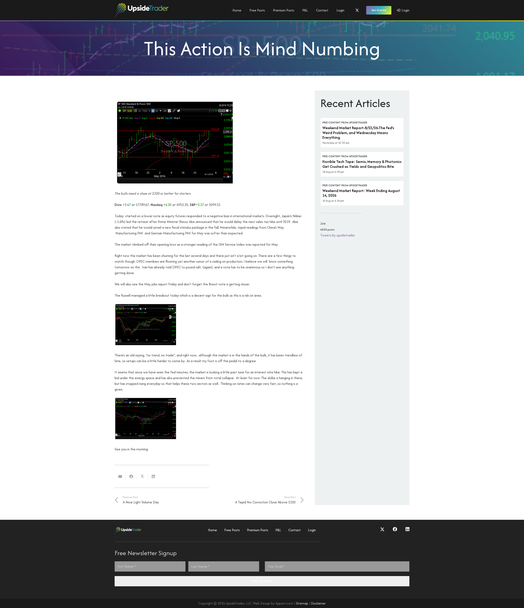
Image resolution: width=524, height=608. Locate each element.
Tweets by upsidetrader (337, 235)
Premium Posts (257, 530)
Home (212, 530)
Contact (294, 530)
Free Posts (232, 530)
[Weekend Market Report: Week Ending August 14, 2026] (362, 193)
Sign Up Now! (262, 581)
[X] (357, 10)
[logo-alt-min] (141, 10)
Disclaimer (318, 603)
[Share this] (131, 476)
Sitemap (302, 603)
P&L (278, 530)
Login (312, 530)
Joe (323, 223)
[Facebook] (395, 529)
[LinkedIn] (407, 529)
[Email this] (120, 476)
